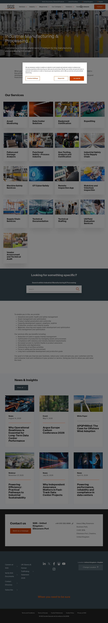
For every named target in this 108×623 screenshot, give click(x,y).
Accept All (77, 78)
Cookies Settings (32, 78)
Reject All (61, 78)
